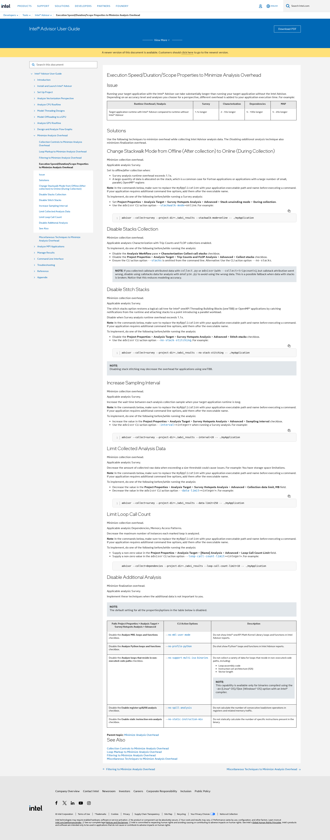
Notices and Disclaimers (117, 822)
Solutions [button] (62, 6)
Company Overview (67, 791)
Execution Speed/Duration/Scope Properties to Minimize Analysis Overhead (64, 165)
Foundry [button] (122, 6)
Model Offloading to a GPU (51, 116)
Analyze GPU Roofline (49, 123)
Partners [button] (103, 6)
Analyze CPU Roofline (49, 104)
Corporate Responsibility (161, 791)
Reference (43, 271)
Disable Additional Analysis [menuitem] (53, 222)
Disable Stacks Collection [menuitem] (52, 194)
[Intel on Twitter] (64, 804)
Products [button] (25, 6)
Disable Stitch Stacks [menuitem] (50, 200)
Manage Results (46, 252)
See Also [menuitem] (43, 228)
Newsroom (109, 791)
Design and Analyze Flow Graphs (54, 129)
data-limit (190, 490)
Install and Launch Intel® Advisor (54, 86)
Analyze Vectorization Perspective (55, 98)
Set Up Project (45, 92)
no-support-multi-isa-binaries (188, 657)
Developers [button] (83, 6)
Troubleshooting (46, 265)
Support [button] (43, 6)
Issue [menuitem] (42, 174)
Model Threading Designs (51, 110)
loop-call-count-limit (207, 556)
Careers (138, 791)
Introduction (44, 79)
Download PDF (287, 29)
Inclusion (185, 791)
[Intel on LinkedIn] (72, 804)
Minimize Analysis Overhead (52, 135)
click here (187, 52)
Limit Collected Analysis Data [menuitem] (54, 211)
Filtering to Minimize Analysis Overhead (60, 157)
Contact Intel (91, 791)
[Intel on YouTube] (81, 804)
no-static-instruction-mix (185, 719)
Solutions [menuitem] (44, 180)
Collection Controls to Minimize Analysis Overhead (138, 748)
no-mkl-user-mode (179, 634)
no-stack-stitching (175, 340)
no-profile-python (180, 646)
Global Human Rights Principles (266, 822)
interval (167, 424)
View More (160, 40)
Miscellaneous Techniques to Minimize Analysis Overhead (142, 759)
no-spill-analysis (180, 707)
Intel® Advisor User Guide (48, 73)
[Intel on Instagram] (89, 804)
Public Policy (202, 791)
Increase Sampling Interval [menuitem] (53, 205)
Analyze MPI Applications (50, 246)
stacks (156, 260)
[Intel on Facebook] (56, 804)
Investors (124, 791)
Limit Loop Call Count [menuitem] (50, 217)
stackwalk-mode (172, 205)
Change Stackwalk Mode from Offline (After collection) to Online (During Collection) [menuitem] (62, 187)
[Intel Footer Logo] (36, 808)
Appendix (42, 277)
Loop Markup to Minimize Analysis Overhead (62, 151)
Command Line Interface (50, 258)
